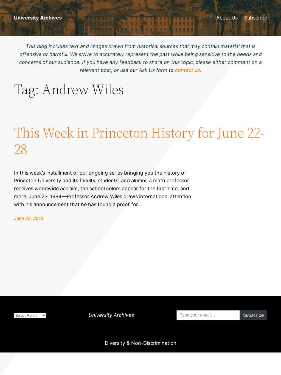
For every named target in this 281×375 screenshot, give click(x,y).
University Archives (38, 18)
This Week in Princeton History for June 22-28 (139, 140)
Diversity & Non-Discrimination (140, 343)
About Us (227, 18)
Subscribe (255, 18)
